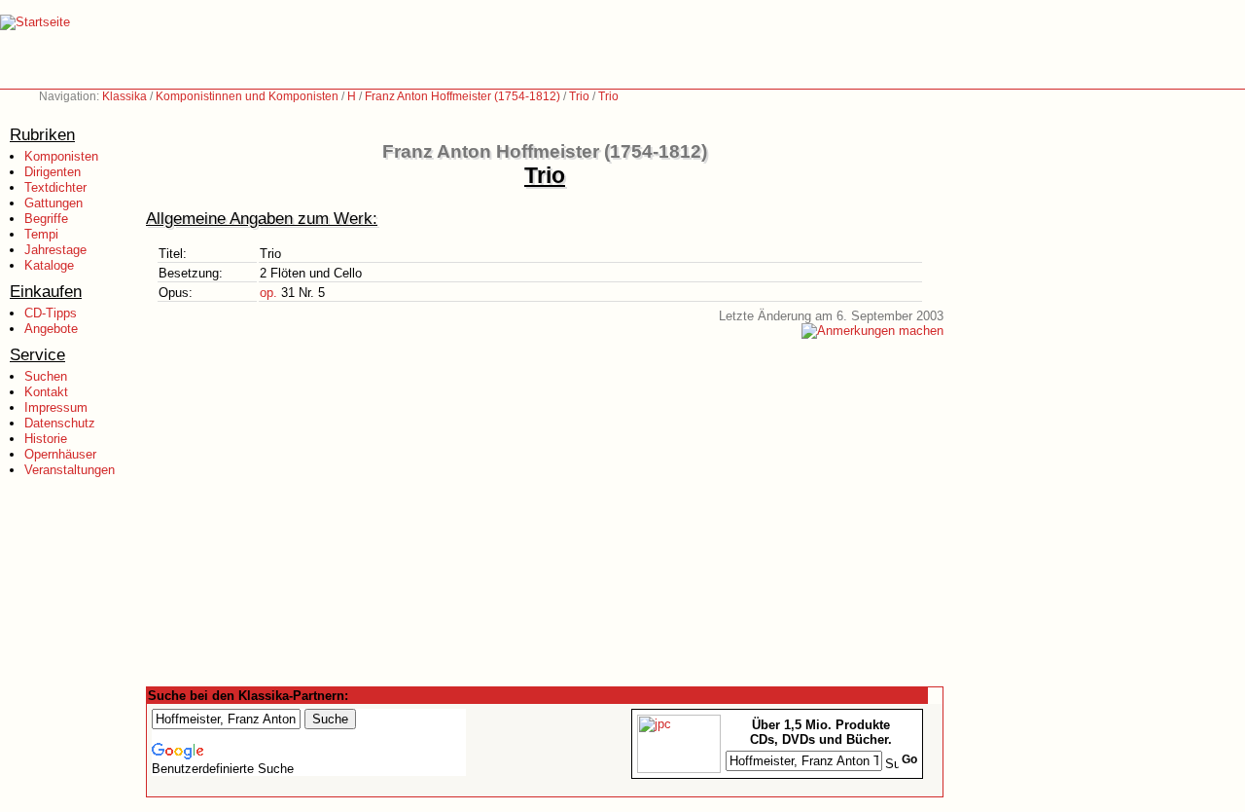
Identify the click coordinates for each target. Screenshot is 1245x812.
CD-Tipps (50, 313)
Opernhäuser (60, 454)
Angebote (51, 328)
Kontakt (46, 392)
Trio (579, 96)
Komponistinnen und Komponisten (247, 96)
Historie (45, 438)
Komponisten (61, 156)
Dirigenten (52, 172)
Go (909, 759)
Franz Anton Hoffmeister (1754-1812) (462, 96)
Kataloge (49, 265)
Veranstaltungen (69, 469)
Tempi (41, 234)
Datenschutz (59, 423)
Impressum (56, 407)
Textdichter (55, 187)
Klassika (124, 96)
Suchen (45, 376)
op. (268, 292)
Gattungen (53, 203)
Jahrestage (55, 249)
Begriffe (46, 218)
